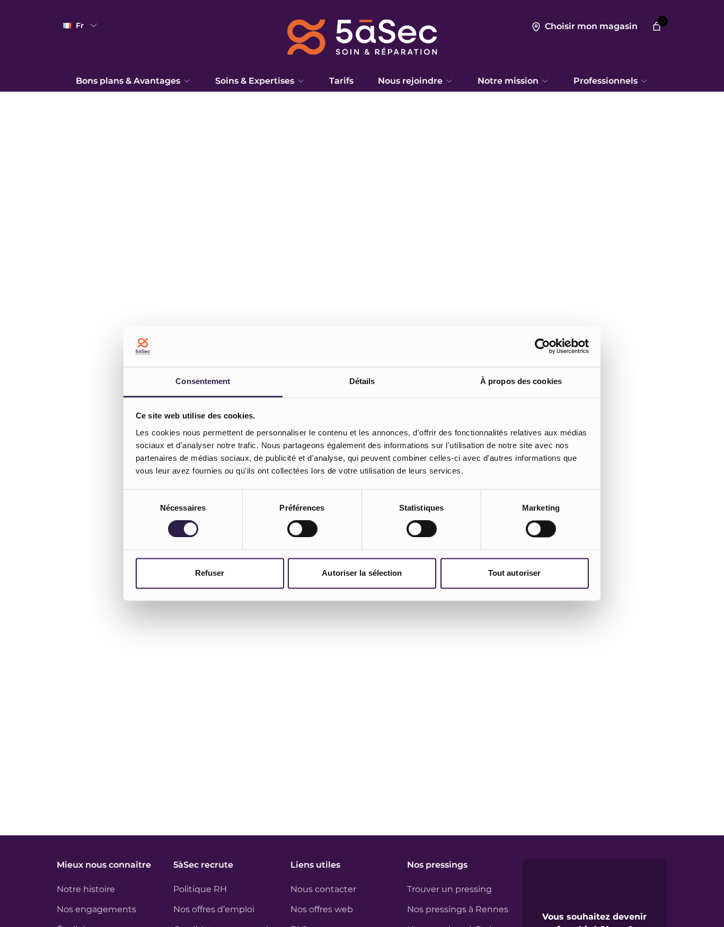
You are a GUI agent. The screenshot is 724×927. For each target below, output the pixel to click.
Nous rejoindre (410, 81)
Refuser (210, 572)
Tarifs (341, 81)
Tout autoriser (514, 572)
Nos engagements (96, 909)
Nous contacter (323, 889)
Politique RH (200, 889)
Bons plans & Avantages (128, 81)
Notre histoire (86, 889)
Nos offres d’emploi (213, 909)
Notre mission (508, 81)
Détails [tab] (362, 381)
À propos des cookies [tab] (521, 381)
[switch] (302, 529)
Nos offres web (321, 909)
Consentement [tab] (202, 381)
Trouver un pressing (449, 889)
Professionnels (605, 81)
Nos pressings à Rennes (457, 909)
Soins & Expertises (254, 81)
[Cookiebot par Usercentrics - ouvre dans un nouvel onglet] (542, 346)
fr (80, 25)
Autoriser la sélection (362, 572)
